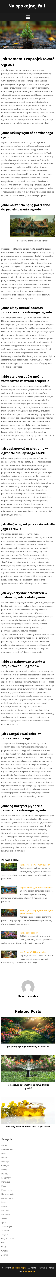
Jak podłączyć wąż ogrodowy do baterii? (28, 1046)
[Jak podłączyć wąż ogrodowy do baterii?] (28, 1029)
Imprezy (4, 1173)
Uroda (4, 1242)
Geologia (5, 1165)
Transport (5, 1230)
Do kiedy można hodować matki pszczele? (28, 1126)
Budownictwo (7, 1149)
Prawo (4, 1206)
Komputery (6, 1178)
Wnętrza (4, 1251)
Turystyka (5, 1234)
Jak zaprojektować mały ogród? (35, 864)
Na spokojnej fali (26, 6)
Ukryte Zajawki (7, 1238)
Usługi (4, 1246)
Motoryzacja (6, 1190)
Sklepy (4, 1218)
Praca (3, 1202)
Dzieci (3, 1153)
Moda (3, 1186)
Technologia (6, 1226)
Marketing (5, 1182)
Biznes (4, 1145)
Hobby (4, 1169)
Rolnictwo (5, 1214)
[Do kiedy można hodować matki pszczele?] (28, 1109)
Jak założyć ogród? (29, 932)
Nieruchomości (7, 1194)
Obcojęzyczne (7, 1198)
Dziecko (4, 1157)
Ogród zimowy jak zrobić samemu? (36, 887)
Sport (3, 1222)
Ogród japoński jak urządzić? (33, 952)
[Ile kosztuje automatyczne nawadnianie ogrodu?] (28, 1067)
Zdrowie (4, 1255)
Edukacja (5, 1161)
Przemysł (5, 1210)
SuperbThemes (29, 1271)
